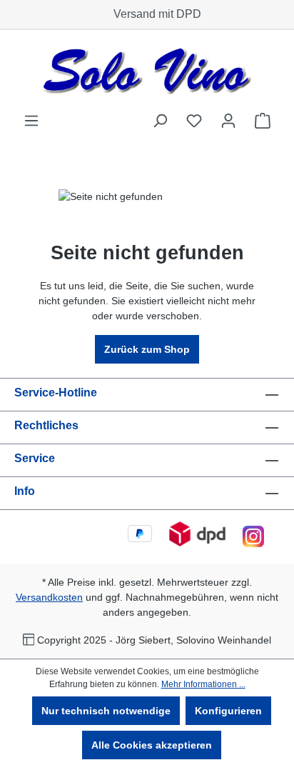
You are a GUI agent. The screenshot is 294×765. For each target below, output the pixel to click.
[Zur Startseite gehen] (147, 71)
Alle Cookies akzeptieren (151, 745)
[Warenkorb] (262, 120)
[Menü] (31, 120)
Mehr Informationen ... (203, 684)
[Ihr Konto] (228, 120)
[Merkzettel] (194, 120)
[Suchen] (160, 120)
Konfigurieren (228, 710)
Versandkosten (49, 597)
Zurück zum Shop (147, 349)
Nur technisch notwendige (106, 710)
